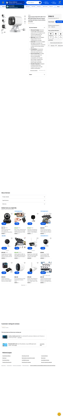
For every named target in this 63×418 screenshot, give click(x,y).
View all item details (33, 70)
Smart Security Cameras (26, 362)
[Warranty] (44, 204)
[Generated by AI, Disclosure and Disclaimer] (44, 70)
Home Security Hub (25, 355)
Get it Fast (33, 6)
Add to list (52, 45)
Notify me (53, 26)
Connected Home (44, 355)
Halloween (28, 6)
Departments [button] (4, 6)
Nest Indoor (43, 357)
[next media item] (25, 23)
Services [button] (12, 6)
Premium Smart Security (6, 362)
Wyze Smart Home (5, 360)
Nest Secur (4, 357)
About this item (5, 193)
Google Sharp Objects (6, 355)
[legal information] (58, 18)
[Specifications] (44, 200)
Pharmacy (39, 6)
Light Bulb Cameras (25, 360)
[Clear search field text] (37, 2)
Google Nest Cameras (45, 360)
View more (23, 285)
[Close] (23, 6)
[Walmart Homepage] (3, 2)
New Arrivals (45, 6)
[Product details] (44, 197)
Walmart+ (51, 6)
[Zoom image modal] (25, 22)
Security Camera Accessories (46, 362)
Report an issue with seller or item (56, 42)
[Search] (40, 3)
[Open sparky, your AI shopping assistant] (59, 414)
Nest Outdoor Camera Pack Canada (28, 357)
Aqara (29, 15)
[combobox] (34, 2)
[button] (46, 2)
